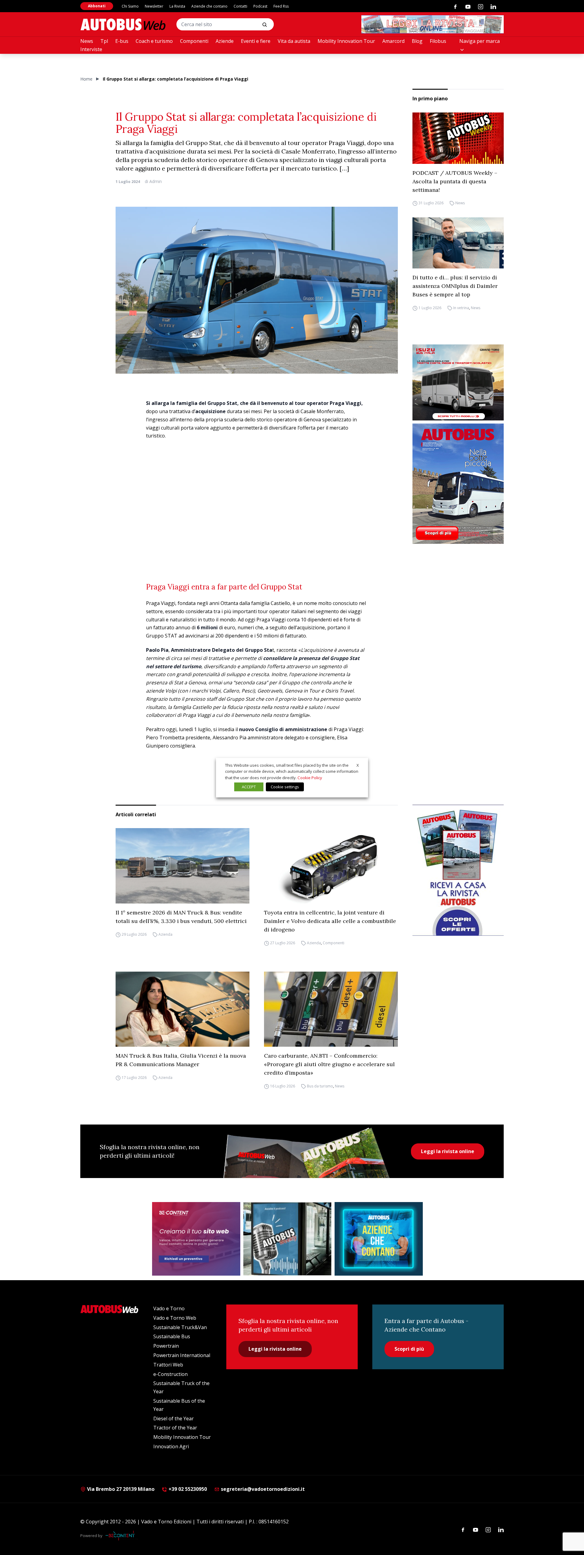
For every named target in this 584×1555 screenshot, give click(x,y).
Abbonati (97, 6)
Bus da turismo (320, 1086)
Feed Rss (281, 6)
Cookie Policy (309, 777)
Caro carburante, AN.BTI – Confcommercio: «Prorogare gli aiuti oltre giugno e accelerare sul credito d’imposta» (329, 1064)
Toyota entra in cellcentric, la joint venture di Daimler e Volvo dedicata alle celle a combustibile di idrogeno (330, 921)
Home (86, 79)
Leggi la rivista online (447, 1151)
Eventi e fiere (255, 41)
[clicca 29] (432, 24)
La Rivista (177, 6)
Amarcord (393, 41)
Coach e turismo (154, 41)
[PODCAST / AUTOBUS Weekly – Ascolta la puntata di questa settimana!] (458, 138)
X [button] (357, 765)
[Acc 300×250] (379, 1239)
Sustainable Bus (171, 1336)
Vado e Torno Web (174, 1318)
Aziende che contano (209, 6)
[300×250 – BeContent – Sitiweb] (196, 1239)
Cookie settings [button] (285, 787)
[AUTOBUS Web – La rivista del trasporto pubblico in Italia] (122, 24)
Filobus (438, 41)
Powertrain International (181, 1355)
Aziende (225, 41)
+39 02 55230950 (187, 1489)
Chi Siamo (130, 6)
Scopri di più (409, 1349)
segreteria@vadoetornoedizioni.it (263, 1489)
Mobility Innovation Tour (346, 41)
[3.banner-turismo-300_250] (458, 382)
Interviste (91, 49)
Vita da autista (294, 41)
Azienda (165, 934)
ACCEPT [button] (249, 787)
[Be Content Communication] (122, 1535)
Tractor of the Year (175, 1427)
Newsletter (154, 6)
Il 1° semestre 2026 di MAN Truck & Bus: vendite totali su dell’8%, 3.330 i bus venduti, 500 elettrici (181, 916)
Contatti (240, 6)
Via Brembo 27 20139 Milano (120, 1489)
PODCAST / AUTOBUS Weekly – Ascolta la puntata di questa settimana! (454, 181)
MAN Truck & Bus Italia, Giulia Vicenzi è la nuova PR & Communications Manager (181, 1060)
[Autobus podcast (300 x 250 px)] (287, 1239)
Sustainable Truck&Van (180, 1327)
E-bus (121, 41)
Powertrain (166, 1345)
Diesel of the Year (173, 1418)
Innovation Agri (171, 1446)
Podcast (260, 6)
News (86, 41)
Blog (417, 41)
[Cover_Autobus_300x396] (458, 483)
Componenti (194, 41)
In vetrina (461, 307)
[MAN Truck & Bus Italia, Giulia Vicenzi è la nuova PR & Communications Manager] (182, 1009)
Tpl (104, 41)
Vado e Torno (169, 1308)
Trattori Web (168, 1364)
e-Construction (170, 1374)
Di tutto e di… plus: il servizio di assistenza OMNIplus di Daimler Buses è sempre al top (455, 286)
